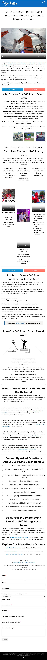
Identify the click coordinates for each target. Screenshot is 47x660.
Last (25, 579)
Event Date (5, 610)
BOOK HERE (34, 89)
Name (4, 575)
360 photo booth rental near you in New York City (21, 63)
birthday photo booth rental (34, 436)
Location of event (7, 605)
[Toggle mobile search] (42, 2)
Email (4, 582)
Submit (5, 639)
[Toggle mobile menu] (44, 2)
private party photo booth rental (27, 449)
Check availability (21, 323)
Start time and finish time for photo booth (13, 616)
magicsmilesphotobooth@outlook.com (24, 562)
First (2, 579)
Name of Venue (6, 599)
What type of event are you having (11, 622)
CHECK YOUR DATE (12, 89)
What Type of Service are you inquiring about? (14, 594)
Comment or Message (8, 628)
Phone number (6, 588)
